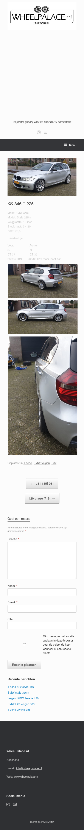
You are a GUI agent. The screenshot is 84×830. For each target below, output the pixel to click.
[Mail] (45, 132)
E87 (53, 463)
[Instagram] (38, 132)
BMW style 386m (18, 692)
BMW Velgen (42, 463)
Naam (12, 586)
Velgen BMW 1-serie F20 (23, 698)
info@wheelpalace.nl (29, 768)
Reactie (13, 539)
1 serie (27, 463)
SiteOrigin (48, 821)
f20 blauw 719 (42, 498)
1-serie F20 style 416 (21, 687)
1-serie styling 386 (19, 709)
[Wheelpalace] (42, 16)
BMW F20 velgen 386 (21, 704)
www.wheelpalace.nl (26, 776)
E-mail (12, 602)
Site (10, 619)
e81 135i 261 (42, 483)
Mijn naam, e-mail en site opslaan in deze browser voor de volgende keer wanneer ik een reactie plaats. (58, 644)
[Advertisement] (42, 74)
